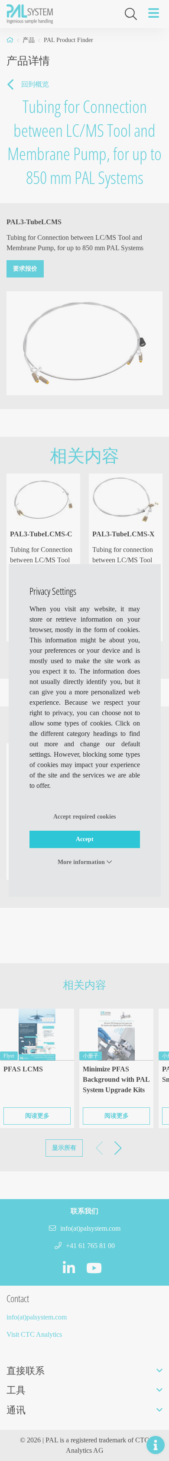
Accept (85, 839)
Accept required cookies (84, 816)
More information (82, 862)
